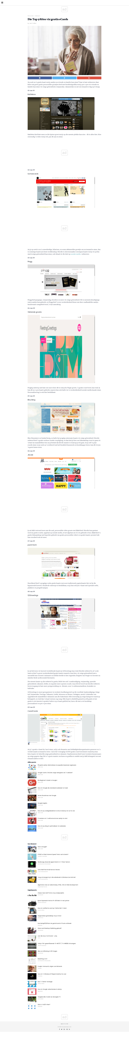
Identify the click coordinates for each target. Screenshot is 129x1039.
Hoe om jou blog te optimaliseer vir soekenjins (52, 826)
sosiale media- (76, 254)
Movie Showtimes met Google (47, 795)
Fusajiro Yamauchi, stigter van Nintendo (50, 966)
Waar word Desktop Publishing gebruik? (50, 928)
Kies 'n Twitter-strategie (45, 982)
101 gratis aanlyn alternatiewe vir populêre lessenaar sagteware (57, 765)
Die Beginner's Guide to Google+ (47, 780)
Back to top (64, 1024)
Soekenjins (37, 16)
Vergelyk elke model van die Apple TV (49, 997)
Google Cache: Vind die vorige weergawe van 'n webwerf (55, 773)
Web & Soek (30, 16)
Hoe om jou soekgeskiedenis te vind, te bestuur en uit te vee (56, 811)
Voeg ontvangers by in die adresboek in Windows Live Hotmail (56, 877)
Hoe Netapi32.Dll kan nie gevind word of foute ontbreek (54, 923)
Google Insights (42, 803)
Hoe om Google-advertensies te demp (50, 989)
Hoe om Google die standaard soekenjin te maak (53, 788)
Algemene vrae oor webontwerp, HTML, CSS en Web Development (58, 885)
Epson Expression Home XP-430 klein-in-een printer (53, 900)
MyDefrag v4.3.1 (42, 959)
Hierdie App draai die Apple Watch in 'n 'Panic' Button (54, 862)
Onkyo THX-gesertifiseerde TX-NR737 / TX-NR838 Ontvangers (57, 943)
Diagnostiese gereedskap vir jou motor (49, 916)
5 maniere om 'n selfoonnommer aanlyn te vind (52, 818)
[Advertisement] (64, 213)
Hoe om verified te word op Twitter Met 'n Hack (52, 908)
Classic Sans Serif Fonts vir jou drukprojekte (51, 893)
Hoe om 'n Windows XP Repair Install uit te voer (52, 974)
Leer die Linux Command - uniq (47, 936)
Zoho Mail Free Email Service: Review (49, 870)
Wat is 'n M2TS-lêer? (44, 1004)
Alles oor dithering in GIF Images (47, 951)
